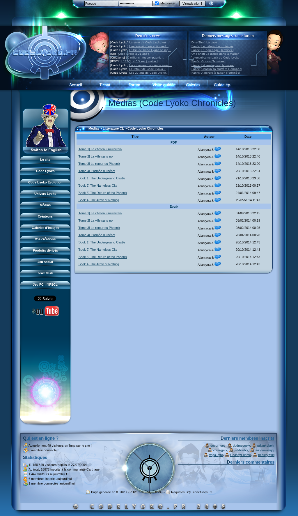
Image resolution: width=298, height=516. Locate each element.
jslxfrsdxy (241, 450)
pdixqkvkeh (265, 445)
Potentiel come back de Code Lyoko (215, 57)
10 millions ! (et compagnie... (145, 57)
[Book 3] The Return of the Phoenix (102, 193)
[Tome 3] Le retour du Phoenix (99, 163)
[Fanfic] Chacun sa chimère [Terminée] (216, 68)
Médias (93, 128)
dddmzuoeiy (241, 445)
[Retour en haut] (81, 131)
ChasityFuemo (240, 455)
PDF (174, 142)
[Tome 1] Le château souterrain (100, 149)
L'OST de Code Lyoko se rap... (150, 50)
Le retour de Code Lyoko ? (147, 68)
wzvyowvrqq (265, 450)
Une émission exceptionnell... (148, 46)
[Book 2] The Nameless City (97, 185)
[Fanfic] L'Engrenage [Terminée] (212, 50)
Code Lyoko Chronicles (145, 128)
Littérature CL (113, 128)
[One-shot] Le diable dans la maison (215, 53)
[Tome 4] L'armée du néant (96, 171)
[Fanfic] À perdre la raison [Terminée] (215, 72)
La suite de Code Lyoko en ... (149, 42)
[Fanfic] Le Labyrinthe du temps (212, 46)
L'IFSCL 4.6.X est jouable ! (139, 61)
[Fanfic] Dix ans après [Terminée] (213, 65)
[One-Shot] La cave (204, 42)
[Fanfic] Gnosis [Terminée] (208, 61)
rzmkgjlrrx (220, 450)
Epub (174, 206)
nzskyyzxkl (266, 455)
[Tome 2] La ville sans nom (96, 156)
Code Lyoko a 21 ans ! (133, 53)
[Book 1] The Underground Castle (101, 178)
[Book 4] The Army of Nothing (98, 200)
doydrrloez (218, 445)
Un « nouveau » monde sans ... (150, 65)
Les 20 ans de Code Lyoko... (148, 72)
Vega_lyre (216, 455)
